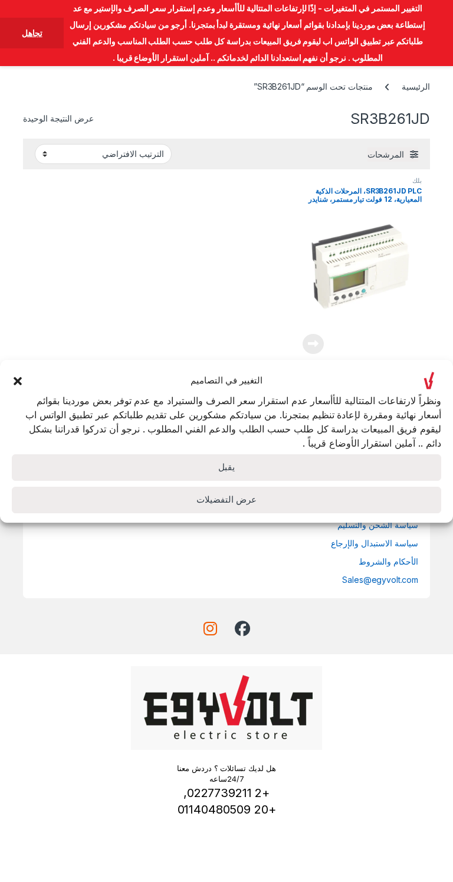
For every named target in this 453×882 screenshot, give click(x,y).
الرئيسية (416, 86)
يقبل (226, 467)
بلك (417, 180)
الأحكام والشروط (388, 561)
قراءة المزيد (313, 344)
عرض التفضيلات (226, 499)
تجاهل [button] (32, 33)
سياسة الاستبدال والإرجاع (374, 543)
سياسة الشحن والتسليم (377, 525)
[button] (18, 380)
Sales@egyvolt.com (380, 580)
